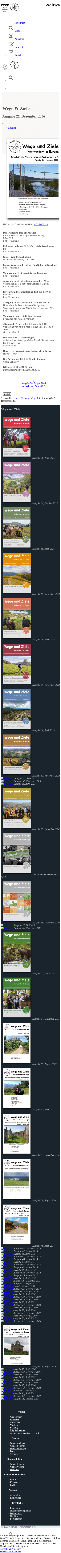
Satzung (14, 1427)
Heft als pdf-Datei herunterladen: (18, 224)
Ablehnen (16, 1549)
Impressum (15, 1508)
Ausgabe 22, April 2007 (33, 386)
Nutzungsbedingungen (20, 1510)
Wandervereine (17, 1466)
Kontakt (14, 1482)
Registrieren (15, 1498)
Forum (13, 1479)
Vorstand (14, 1425)
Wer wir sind (16, 1417)
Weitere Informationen (10, 1551)
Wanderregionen (17, 1443)
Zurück (7, 394)
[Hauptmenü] (11, 88)
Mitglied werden (17, 1430)
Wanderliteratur (17, 1464)
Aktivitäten (15, 1422)
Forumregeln (16, 1518)
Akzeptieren (5, 1549)
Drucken (12, 127)
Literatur (25, 398)
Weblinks (14, 1469)
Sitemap (14, 1454)
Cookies (14, 1516)
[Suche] (11, 80)
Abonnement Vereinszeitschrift (24, 1433)
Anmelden (15, 1495)
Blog (12, 1451)
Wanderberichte (17, 1446)
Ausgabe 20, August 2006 (33, 383)
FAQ (12, 1485)
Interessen (14, 1419)
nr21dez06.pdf (41, 224)
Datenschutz (16, 1513)
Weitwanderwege (18, 1448)
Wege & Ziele (37, 398)
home (16, 398)
